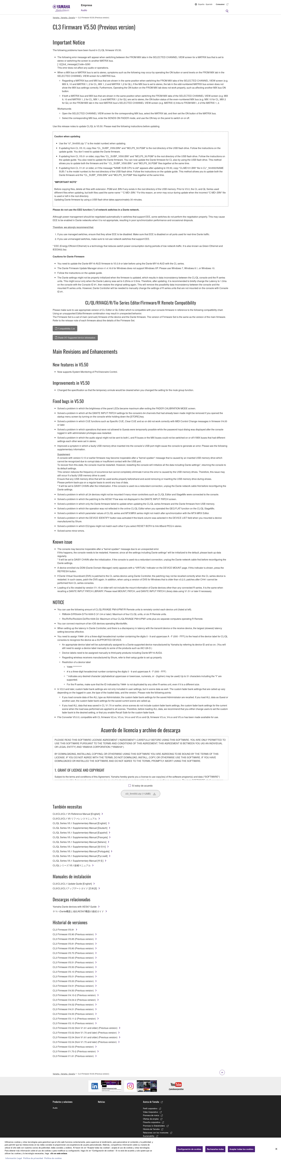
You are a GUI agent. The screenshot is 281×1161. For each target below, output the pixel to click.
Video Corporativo (150, 1112)
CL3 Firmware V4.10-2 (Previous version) (74, 995)
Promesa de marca (151, 1115)
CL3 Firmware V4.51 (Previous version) (73, 985)
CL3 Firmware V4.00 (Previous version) (73, 1014)
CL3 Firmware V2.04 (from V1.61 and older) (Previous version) (85, 1037)
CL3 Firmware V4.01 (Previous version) (73, 1009)
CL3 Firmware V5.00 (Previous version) (73, 981)
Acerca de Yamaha (151, 1101)
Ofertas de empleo (151, 1118)
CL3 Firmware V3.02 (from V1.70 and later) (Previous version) (85, 1032)
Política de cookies (53, 1158)
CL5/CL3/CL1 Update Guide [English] (72, 883)
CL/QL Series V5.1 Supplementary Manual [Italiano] (79, 842)
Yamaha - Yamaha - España (64, 17)
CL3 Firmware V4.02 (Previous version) (73, 1004)
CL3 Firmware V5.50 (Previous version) (73, 967)
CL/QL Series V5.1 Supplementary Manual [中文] (78, 860)
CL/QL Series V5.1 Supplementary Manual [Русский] (80, 856)
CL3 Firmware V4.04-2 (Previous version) (74, 999)
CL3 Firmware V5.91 (63, 929)
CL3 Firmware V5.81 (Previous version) (73, 943)
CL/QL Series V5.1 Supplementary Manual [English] (80, 823)
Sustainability (148, 1136)
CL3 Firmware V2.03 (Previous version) (73, 1046)
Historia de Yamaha (151, 1129)
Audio (84, 10)
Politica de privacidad (33, 1158)
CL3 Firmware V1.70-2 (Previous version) (74, 1051)
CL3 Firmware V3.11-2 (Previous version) (74, 1018)
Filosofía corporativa (151, 1122)
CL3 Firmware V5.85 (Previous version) (73, 939)
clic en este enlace (58, 1153)
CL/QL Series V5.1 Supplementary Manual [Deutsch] (80, 828)
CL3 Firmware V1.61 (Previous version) (73, 1056)
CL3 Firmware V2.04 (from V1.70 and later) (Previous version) (85, 1042)
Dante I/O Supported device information (76, 337)
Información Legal (13, 1158)
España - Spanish (205, 4)
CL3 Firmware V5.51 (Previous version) (73, 962)
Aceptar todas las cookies (241, 1149)
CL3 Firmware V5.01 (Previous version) (73, 976)
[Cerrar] (276, 1149)
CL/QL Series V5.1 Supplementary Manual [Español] (80, 832)
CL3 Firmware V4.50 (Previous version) (73, 990)
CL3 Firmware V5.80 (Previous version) (73, 948)
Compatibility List (66, 328)
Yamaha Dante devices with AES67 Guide (75, 906)
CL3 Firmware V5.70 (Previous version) (73, 953)
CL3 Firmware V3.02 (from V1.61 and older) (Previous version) (85, 1028)
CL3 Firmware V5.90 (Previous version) (73, 934)
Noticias (101, 1101)
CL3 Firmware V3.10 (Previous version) (73, 1023)
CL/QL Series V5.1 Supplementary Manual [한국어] (79, 846)
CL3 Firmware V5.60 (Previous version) (73, 957)
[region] (140, 1149)
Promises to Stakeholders (154, 1125)
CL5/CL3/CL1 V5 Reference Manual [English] (76, 814)
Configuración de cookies (189, 1149)
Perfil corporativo (150, 1108)
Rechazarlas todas (215, 1149)
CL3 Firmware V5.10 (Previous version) (73, 971)
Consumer (220, 4)
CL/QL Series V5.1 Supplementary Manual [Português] (81, 851)
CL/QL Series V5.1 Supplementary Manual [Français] (80, 837)
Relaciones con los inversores (155, 1132)
